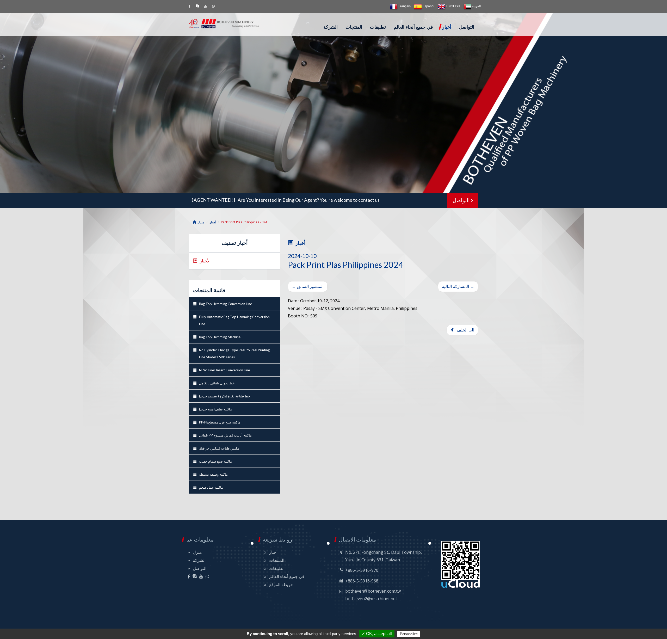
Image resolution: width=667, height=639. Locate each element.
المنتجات (353, 27)
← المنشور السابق (308, 286)
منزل (200, 222)
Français (404, 6)
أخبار (446, 27)
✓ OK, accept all (377, 633)
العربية (476, 6)
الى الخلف (464, 330)
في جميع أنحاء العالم (413, 27)
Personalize (409, 634)
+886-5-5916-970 (361, 570)
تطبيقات (378, 27)
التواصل (466, 27)
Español (428, 6)
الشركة (330, 27)
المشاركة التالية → (458, 286)
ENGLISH (453, 6)
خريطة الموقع (281, 584)
